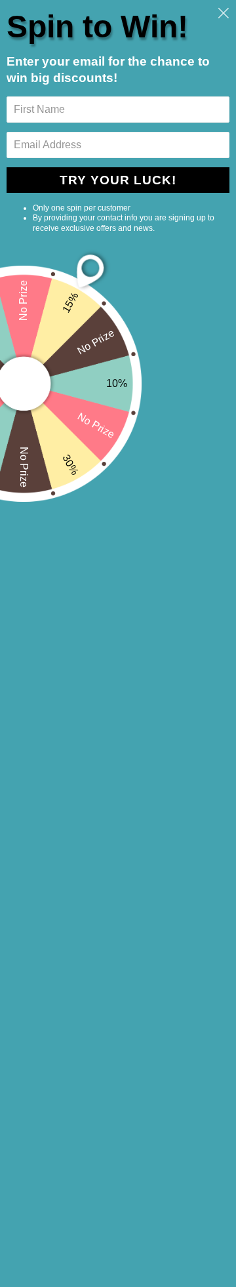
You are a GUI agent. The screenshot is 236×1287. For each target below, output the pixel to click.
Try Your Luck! (118, 180)
